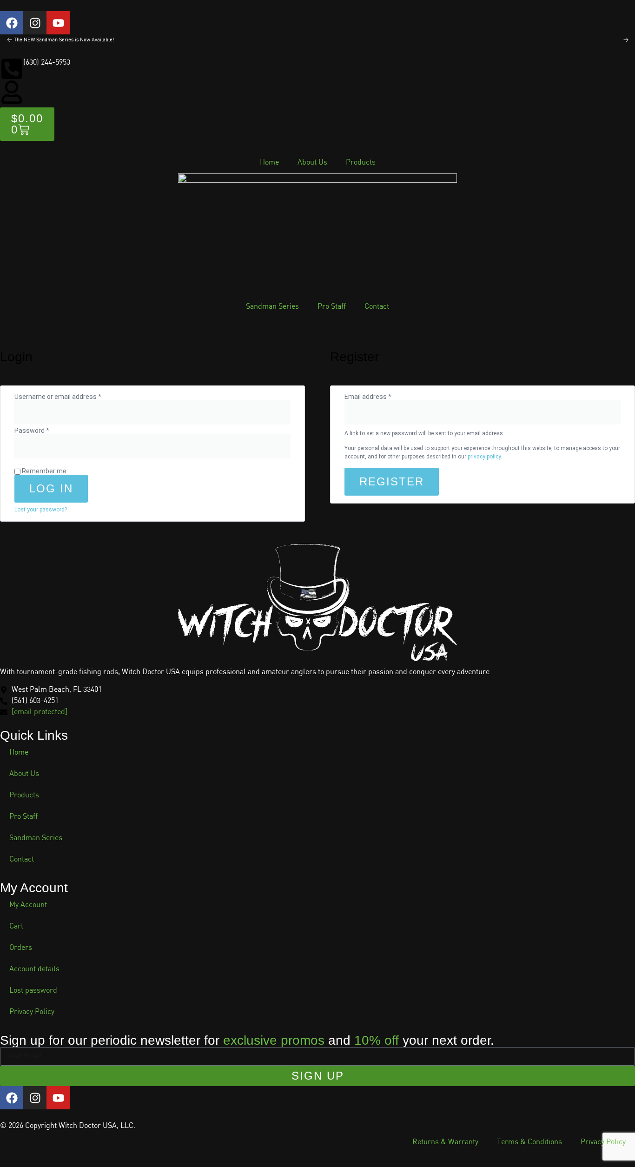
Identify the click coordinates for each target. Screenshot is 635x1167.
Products (361, 162)
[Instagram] (34, 22)
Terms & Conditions (529, 1142)
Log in (51, 488)
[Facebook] (11, 22)
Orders (20, 948)
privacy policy (484, 456)
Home (269, 162)
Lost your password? (40, 509)
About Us (312, 162)
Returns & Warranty (445, 1142)
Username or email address (70, 396)
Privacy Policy (31, 1012)
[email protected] (39, 712)
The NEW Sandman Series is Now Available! (64, 40)
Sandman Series (272, 307)
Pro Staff (332, 307)
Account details (34, 969)
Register (391, 481)
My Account (28, 905)
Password (44, 430)
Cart (16, 926)
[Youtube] (58, 22)
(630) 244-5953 (46, 62)
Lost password (33, 991)
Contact (376, 307)
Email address (380, 396)
